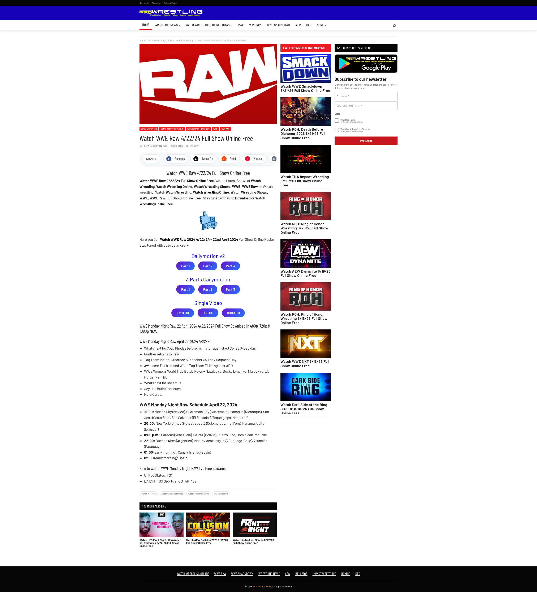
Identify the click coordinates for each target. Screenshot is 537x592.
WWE (240, 24)
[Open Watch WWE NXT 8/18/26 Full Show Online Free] (305, 343)
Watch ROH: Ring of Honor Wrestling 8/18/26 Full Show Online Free (303, 318)
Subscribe (366, 140)
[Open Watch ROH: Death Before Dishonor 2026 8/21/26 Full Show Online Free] (305, 111)
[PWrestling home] (170, 13)
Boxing (345, 573)
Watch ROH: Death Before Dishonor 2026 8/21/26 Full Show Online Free (302, 133)
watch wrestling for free (172, 493)
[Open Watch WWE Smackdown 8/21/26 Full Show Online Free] (305, 68)
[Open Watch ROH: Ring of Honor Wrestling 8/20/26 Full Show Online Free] (305, 206)
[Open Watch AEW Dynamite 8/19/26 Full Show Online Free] (305, 253)
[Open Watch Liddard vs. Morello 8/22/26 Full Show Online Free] (255, 525)
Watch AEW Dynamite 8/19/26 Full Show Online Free (305, 273)
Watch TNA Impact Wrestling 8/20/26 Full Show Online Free (304, 180)
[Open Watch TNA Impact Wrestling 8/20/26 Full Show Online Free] (305, 159)
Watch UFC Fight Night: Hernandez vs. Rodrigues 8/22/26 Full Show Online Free (160, 543)
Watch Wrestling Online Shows (209, 24)
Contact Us (144, 3)
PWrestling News (262, 586)
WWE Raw (255, 24)
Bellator (301, 573)
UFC (308, 24)
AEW (298, 24)
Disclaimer (157, 3)
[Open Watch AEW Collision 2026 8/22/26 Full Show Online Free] (208, 525)
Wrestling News (167, 24)
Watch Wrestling (149, 129)
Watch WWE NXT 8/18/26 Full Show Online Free (304, 363)
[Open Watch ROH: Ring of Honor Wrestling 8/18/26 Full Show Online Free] (305, 296)
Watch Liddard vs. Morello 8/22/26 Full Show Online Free (253, 541)
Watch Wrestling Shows (198, 129)
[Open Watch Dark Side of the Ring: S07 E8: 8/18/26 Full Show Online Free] (305, 387)
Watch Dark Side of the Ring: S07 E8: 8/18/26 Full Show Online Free (304, 408)
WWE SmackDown (278, 24)
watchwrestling (221, 493)
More (321, 24)
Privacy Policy (170, 3)
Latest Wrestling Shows (304, 48)
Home (145, 24)
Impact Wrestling (324, 573)
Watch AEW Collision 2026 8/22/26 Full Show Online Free (207, 541)
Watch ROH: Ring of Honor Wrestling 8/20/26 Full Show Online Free (304, 227)
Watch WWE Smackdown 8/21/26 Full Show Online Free (305, 88)
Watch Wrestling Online (160, 40)
